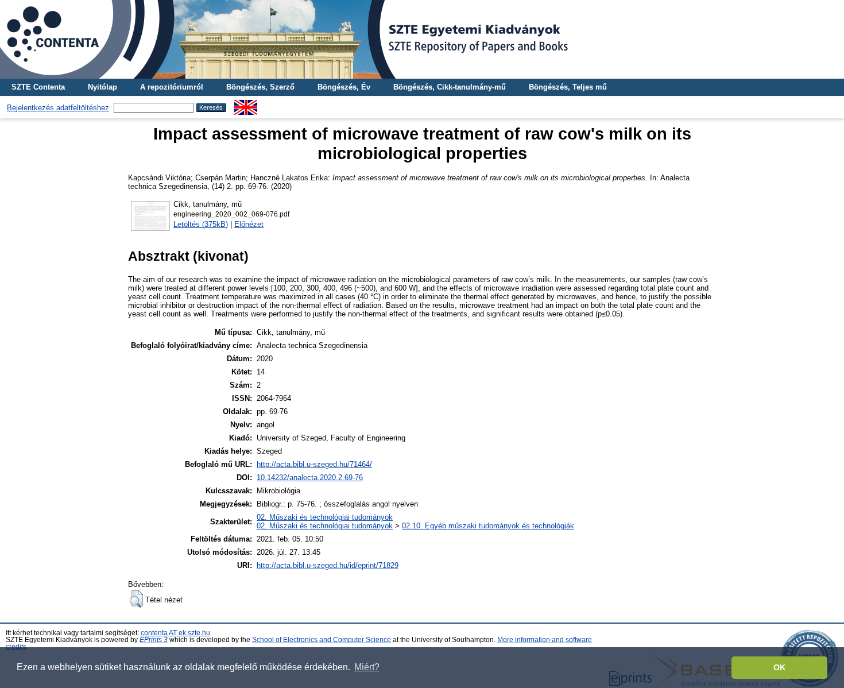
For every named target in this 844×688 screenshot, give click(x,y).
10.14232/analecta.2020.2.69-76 (310, 477)
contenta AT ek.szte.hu (175, 632)
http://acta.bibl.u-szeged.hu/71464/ (314, 464)
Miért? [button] (367, 667)
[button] (136, 599)
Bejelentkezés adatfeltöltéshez (58, 107)
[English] (245, 104)
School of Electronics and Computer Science (321, 639)
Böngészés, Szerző (260, 87)
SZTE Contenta (38, 87)
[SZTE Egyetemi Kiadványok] (422, 39)
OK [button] (779, 667)
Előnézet (249, 224)
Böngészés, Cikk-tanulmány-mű (449, 87)
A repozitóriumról (171, 87)
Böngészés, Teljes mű (568, 87)
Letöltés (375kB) (200, 224)
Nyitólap (102, 87)
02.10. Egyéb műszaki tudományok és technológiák (488, 525)
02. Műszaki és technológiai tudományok (325, 517)
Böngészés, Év (344, 87)
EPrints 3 (154, 639)
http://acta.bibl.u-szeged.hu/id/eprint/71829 (327, 565)
